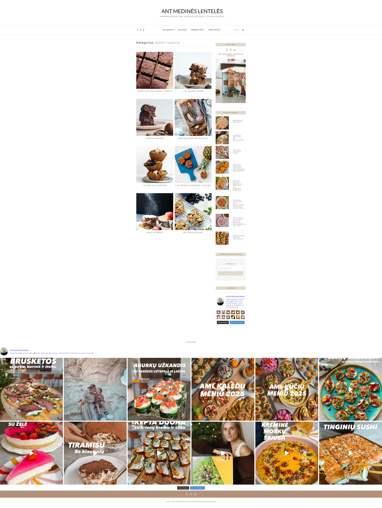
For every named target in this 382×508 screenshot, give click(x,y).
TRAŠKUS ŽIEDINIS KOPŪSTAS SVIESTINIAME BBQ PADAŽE (239, 168)
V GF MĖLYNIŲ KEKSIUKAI (154, 185)
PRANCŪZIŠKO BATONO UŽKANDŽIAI (239, 237)
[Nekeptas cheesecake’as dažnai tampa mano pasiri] (219, 317)
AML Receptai (168, 30)
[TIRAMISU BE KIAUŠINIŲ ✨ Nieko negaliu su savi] (223, 317)
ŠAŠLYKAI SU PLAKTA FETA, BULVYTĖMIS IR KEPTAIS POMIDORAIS (238, 204)
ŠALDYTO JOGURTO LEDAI (237, 151)
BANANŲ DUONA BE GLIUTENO (193, 138)
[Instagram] (140, 30)
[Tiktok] (144, 30)
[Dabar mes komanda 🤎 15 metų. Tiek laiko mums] (223, 312)
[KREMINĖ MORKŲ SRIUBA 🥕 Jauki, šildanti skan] (238, 317)
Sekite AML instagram (231, 292)
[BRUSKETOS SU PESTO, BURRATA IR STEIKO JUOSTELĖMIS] (219, 312)
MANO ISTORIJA (214, 30)
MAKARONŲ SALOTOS (238, 121)
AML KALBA (182, 30)
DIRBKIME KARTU (197, 30)
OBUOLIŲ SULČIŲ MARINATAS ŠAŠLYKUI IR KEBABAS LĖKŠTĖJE (238, 185)
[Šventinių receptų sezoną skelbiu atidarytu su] (228, 317)
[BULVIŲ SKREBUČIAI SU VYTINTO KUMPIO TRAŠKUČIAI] (243, 312)
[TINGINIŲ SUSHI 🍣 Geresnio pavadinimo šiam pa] (243, 317)
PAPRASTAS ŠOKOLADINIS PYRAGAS (155, 91)
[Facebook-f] (137, 30)
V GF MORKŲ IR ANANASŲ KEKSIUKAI (193, 185)
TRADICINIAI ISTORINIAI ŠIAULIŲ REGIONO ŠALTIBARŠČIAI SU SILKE (239, 222)
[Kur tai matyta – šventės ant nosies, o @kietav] (228, 312)
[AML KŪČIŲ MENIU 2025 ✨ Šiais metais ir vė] (238, 312)
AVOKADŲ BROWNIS (154, 138)
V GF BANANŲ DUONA (193, 91)
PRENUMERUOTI (230, 273)
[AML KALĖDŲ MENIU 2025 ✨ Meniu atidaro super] (233, 312)
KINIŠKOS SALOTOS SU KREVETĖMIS (238, 138)
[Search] (243, 30)
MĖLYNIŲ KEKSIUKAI (193, 232)
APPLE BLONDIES (155, 232)
